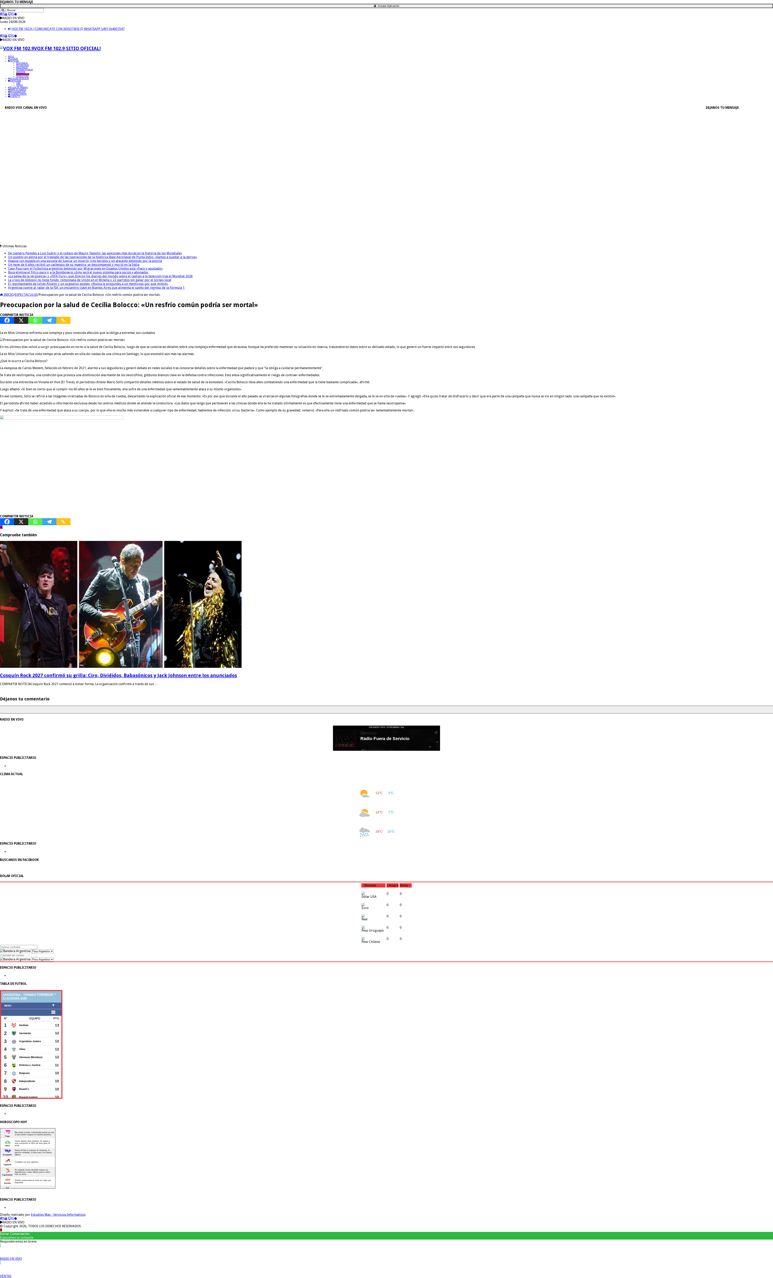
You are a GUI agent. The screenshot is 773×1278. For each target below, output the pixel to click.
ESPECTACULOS (22, 74)
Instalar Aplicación (388, 5)
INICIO (11, 56)
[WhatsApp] (12, 14)
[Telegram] (49, 320)
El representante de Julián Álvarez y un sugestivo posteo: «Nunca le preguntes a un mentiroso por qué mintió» (88, 284)
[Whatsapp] (35, 320)
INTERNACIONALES (24, 70)
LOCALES (14, 59)
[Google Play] (15, 14)
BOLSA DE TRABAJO (19, 87)
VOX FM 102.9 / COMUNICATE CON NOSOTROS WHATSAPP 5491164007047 (68, 29)
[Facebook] (1, 14)
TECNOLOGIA (22, 76)
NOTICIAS (14, 61)
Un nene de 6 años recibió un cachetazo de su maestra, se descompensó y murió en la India (73, 265)
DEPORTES (20, 72)
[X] (21, 320)
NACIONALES (22, 67)
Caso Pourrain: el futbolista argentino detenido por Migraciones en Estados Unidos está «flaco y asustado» (85, 268)
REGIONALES (22, 63)
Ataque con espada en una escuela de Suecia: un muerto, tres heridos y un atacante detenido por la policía (85, 261)
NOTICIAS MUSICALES (19, 79)
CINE (18, 83)
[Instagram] (3, 14)
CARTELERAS (15, 81)
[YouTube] (6, 14)
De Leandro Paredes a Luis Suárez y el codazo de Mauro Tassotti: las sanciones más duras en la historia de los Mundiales (95, 253)
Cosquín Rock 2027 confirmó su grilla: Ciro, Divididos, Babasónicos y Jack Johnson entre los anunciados (118, 675)
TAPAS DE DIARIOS (18, 90)
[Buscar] (3, 10)
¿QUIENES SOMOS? (18, 94)
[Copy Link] (63, 320)
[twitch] (9, 14)
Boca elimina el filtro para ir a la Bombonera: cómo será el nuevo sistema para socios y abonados (78, 272)
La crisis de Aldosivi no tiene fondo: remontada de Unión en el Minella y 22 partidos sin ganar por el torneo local (89, 280)
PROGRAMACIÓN (18, 92)
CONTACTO (15, 96)
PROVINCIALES (22, 65)
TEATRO (19, 85)
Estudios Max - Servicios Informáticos (58, 1215)
